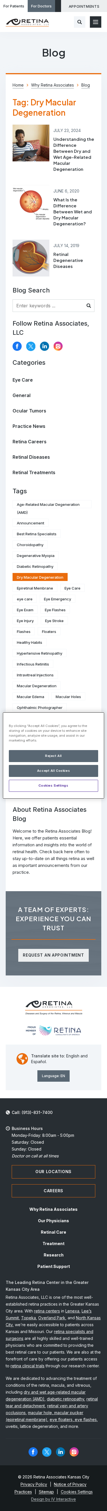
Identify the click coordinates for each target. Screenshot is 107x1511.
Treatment (53, 1243)
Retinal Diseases (31, 457)
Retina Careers (30, 441)
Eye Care (23, 380)
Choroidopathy (30, 544)
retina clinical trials (28, 1365)
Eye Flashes (55, 610)
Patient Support (53, 1266)
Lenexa (72, 1310)
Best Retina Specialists (36, 534)
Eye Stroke (54, 620)
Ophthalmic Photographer (39, 707)
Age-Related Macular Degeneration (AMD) (48, 505)
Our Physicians (53, 1220)
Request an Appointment (53, 955)
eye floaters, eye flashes (73, 1419)
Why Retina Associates (53, 1209)
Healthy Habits (29, 642)
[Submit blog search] (88, 305)
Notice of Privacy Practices (51, 1488)
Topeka (28, 1317)
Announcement (30, 523)
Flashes (24, 631)
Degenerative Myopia (35, 555)
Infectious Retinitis (33, 664)
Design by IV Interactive (53, 1499)
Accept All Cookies (53, 771)
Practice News (29, 426)
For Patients (13, 6)
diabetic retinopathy (65, 1398)
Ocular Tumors (29, 411)
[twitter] (30, 346)
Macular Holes (68, 696)
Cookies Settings (53, 785)
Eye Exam (25, 610)
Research (54, 1255)
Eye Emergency (57, 599)
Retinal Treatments (34, 472)
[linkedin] (44, 346)
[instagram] (58, 346)
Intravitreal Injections (35, 675)
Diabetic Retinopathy (35, 566)
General (22, 395)
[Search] (79, 22)
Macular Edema (30, 696)
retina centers (47, 1310)
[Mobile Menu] (95, 22)
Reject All (53, 756)
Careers (53, 1190)
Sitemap (46, 1491)
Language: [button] (53, 1076)
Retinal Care (53, 1232)
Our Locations (53, 1171)
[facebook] (17, 346)
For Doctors (41, 6)
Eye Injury (25, 620)
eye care (25, 599)
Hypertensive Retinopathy (39, 653)
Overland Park (51, 1317)
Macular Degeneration (36, 686)
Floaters (49, 631)
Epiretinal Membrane (35, 588)
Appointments (84, 6)
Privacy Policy (34, 1484)
